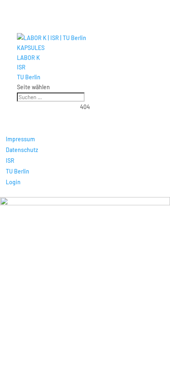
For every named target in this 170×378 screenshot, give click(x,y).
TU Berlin (28, 77)
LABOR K (28, 57)
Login (13, 181)
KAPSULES (31, 47)
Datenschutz (22, 149)
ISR (21, 67)
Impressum (20, 139)
